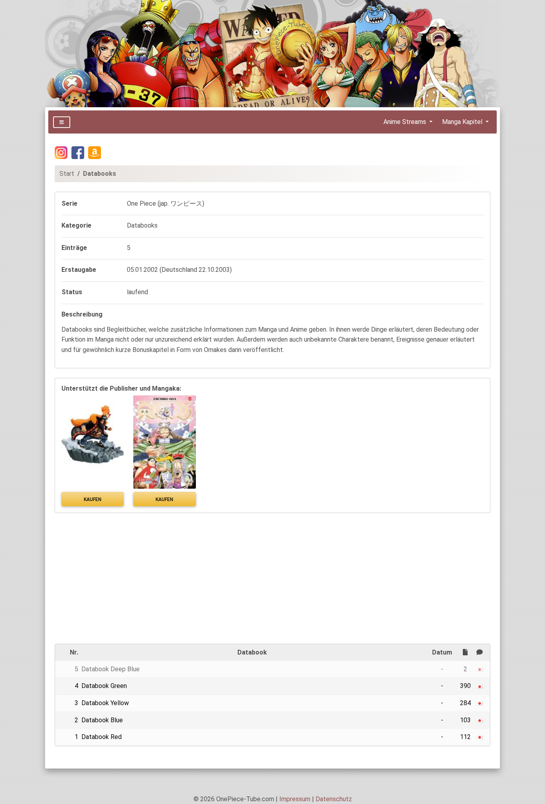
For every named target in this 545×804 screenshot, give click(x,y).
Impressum (294, 799)
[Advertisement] (272, 578)
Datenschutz (334, 799)
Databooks (99, 173)
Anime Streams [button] (405, 122)
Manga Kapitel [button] (463, 122)
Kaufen (92, 499)
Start (66, 173)
